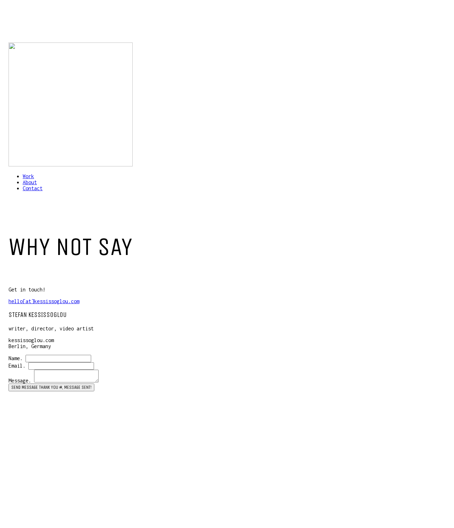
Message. (20, 380)
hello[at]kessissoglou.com (44, 301)
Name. (16, 358)
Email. (17, 366)
